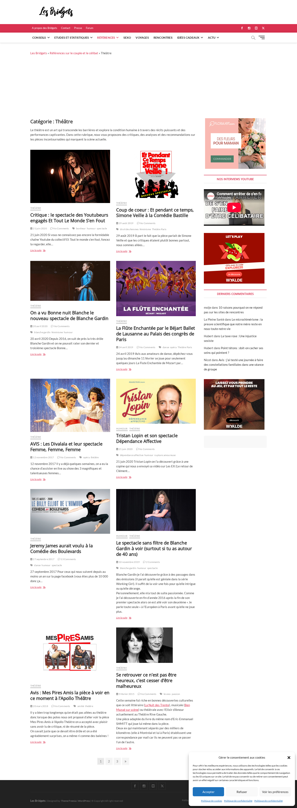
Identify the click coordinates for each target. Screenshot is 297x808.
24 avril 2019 (125, 347)
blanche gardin (42, 332)
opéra (173, 347)
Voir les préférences (275, 792)
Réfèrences (106, 37)
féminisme (145, 229)
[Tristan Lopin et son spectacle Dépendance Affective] (156, 401)
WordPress (84, 800)
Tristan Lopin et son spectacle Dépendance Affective (147, 438)
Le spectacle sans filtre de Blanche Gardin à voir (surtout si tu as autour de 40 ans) (154, 548)
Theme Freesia (68, 800)
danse (166, 347)
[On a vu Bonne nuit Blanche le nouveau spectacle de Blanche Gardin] (70, 281)
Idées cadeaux (188, 37)
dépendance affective (131, 455)
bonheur (81, 228)
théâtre (95, 457)
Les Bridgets (38, 53)
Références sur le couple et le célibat (74, 53)
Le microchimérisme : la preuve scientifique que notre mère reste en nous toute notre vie (233, 324)
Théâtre (35, 207)
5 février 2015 (126, 693)
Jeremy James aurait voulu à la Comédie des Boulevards (61, 548)
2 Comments (153, 561)
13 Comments (68, 559)
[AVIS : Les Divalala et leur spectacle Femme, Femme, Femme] (70, 405)
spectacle (102, 228)
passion (176, 693)
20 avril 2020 (40, 326)
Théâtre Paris (159, 229)
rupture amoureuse (165, 455)
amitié (80, 706)
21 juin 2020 (40, 228)
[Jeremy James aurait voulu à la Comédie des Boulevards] (70, 511)
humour (91, 228)
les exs (167, 693)
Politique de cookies (211, 800)
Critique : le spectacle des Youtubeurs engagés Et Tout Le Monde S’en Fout (69, 217)
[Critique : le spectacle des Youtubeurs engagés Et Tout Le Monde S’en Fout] (70, 176)
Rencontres (163, 37)
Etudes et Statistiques (71, 37)
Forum (89, 28)
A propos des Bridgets (44, 28)
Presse (78, 28)
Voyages (142, 37)
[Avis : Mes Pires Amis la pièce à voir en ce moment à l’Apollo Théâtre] (70, 654)
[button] (289, 758)
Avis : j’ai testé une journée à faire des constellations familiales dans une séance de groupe (234, 364)
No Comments (61, 228)
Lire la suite (41, 251)
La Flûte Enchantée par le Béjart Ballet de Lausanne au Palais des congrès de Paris (155, 333)
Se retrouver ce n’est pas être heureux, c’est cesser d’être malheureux (146, 680)
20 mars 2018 (40, 706)
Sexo (127, 37)
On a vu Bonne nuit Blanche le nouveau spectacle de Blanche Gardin (69, 315)
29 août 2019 (126, 223)
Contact (65, 28)
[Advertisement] (148, 88)
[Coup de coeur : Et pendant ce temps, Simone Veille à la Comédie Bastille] (156, 174)
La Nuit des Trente (157, 705)
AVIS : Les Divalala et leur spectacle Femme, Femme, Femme (66, 446)
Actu (212, 37)
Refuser (242, 792)
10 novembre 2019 (129, 561)
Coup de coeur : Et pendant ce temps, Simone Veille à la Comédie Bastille (155, 212)
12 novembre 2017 (43, 457)
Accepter (208, 792)
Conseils (39, 37)
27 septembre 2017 (43, 559)
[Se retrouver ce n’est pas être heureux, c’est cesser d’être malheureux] (156, 645)
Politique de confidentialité (238, 800)
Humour (122, 428)
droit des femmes (129, 229)
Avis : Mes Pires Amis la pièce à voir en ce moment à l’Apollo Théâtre (70, 695)
